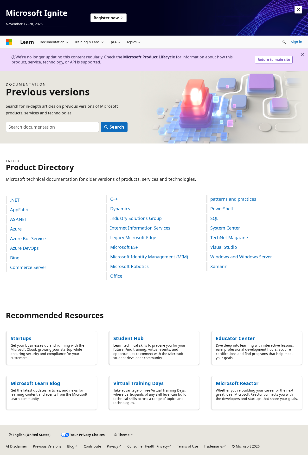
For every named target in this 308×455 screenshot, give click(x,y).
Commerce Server (28, 267)
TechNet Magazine (229, 237)
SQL (214, 218)
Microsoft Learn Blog (35, 383)
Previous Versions (47, 446)
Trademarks (213, 446)
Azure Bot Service (28, 238)
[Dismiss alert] (298, 9)
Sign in (296, 41)
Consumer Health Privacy (147, 446)
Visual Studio (223, 247)
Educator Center (235, 338)
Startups (21, 338)
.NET (14, 200)
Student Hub (128, 338)
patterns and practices (233, 199)
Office (116, 276)
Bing (14, 258)
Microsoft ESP (124, 247)
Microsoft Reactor (237, 383)
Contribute (92, 446)
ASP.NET (18, 219)
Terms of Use (187, 446)
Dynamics (120, 209)
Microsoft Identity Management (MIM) (149, 257)
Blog (70, 446)
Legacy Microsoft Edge (133, 237)
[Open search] (284, 42)
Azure (16, 229)
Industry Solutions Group (136, 218)
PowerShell (221, 209)
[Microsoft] (9, 42)
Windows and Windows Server (241, 257)
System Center (225, 228)
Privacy (112, 446)
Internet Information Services (140, 228)
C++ (114, 199)
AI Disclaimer (16, 446)
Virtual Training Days (138, 383)
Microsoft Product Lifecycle (149, 57)
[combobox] (52, 127)
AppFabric (20, 209)
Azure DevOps (24, 248)
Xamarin (218, 266)
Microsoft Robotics (129, 266)
